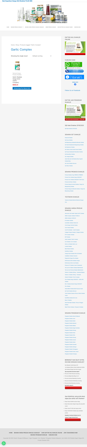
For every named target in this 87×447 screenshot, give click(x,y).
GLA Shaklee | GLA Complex (71, 241)
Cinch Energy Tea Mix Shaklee (71, 225)
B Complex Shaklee (69, 220)
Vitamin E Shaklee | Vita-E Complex (72, 277)
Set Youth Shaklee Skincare (70, 163)
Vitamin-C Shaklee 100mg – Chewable (73, 274)
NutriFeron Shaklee (69, 251)
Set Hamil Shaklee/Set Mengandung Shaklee (74, 144)
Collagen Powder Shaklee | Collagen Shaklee (74, 232)
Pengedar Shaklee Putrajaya (71, 353)
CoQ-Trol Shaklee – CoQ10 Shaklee (72, 229)
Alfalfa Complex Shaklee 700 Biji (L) (72, 215)
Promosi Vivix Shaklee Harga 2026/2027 (73, 177)
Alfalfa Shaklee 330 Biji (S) (70, 218)
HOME (10, 432)
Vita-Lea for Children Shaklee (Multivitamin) (74, 267)
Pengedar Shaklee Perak (70, 332)
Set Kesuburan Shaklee (70, 147)
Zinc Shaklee (67, 286)
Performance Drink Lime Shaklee (71, 262)
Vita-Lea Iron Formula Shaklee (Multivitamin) (74, 270)
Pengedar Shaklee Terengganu (71, 349)
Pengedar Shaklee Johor (70, 318)
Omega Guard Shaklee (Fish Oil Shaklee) (73, 253)
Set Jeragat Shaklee (69, 156)
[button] (4, 443)
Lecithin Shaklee (68, 246)
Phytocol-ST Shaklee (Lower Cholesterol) (73, 265)
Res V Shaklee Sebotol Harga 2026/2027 (73, 283)
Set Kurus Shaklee (68, 140)
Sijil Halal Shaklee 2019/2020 (71, 128)
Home (13, 45)
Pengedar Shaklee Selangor (70, 346)
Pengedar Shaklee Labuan (70, 339)
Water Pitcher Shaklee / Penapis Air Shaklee (74, 307)
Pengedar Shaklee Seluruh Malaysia (72, 316)
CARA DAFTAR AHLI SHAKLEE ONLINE (51, 432)
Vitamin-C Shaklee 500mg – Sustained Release (74, 272)
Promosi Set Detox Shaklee (70, 181)
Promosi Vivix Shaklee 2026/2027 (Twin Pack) (74, 179)
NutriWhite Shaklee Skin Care (71, 297)
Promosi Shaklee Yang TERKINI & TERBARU (74, 174)
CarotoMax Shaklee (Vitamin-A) (71, 222)
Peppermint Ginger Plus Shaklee (71, 258)
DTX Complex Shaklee (69, 234)
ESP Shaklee (67, 237)
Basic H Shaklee (68, 300)
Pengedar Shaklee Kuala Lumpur (72, 351)
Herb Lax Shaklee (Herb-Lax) (71, 244)
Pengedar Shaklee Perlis (70, 335)
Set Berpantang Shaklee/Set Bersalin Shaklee (74, 142)
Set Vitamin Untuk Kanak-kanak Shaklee (73, 149)
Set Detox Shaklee (69, 165)
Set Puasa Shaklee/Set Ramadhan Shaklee (74, 151)
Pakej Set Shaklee (68, 137)
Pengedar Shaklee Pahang (70, 330)
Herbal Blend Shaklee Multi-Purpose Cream (74, 288)
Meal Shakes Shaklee (69, 248)
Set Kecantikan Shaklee (70, 154)
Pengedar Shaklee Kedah (70, 320)
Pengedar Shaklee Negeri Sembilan (72, 327)
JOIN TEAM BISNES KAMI (70, 432)
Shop (17, 45)
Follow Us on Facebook (72, 90)
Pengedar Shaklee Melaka (70, 325)
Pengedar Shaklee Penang (70, 337)
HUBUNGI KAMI (53, 435)
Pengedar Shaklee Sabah (70, 342)
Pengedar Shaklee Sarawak (70, 344)
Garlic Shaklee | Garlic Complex (71, 239)
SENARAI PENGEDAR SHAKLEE (38, 435)
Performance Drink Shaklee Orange (72, 260)
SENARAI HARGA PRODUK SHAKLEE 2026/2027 (27, 432)
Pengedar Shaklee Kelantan (70, 323)
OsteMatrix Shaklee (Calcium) (71, 255)
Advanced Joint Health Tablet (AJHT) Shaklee (74, 213)
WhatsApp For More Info (22, 88)
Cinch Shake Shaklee (69, 227)
